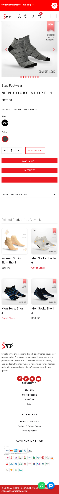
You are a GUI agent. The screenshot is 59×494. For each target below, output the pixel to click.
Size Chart (36, 150)
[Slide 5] (30, 77)
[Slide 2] (23, 77)
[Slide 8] (38, 77)
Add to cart (29, 160)
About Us (29, 390)
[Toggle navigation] (54, 16)
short (5, 122)
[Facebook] (20, 378)
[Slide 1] (21, 77)
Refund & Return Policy (29, 426)
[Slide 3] (26, 77)
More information (16, 194)
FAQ (29, 404)
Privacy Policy (30, 430)
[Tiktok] (32, 379)
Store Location (29, 394)
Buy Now (30, 170)
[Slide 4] (28, 77)
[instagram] (26, 378)
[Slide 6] (33, 77)
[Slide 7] (35, 77)
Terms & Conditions (29, 421)
